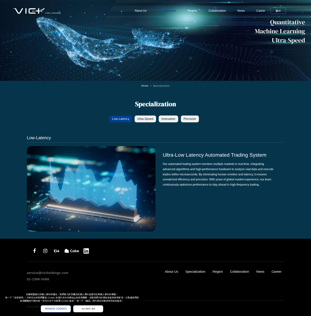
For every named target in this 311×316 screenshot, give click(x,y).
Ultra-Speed (145, 118)
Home (144, 85)
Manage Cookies (56, 308)
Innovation (168, 118)
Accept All (88, 308)
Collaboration (217, 10)
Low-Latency (120, 118)
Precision (190, 118)
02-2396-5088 (38, 279)
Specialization (167, 10)
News (241, 10)
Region (192, 10)
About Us (141, 10)
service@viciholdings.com (47, 273)
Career (260, 10)
